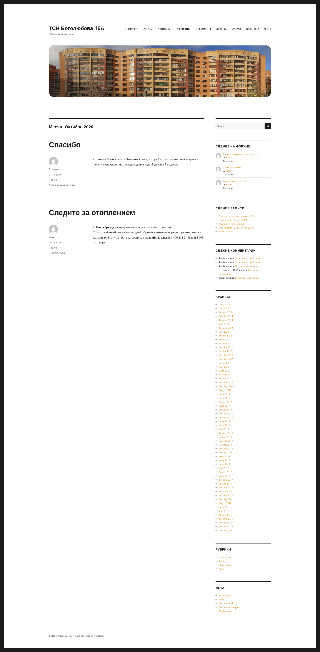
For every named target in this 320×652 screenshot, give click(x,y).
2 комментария (57, 252)
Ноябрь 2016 (225, 491)
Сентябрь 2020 (226, 359)
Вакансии (252, 29)
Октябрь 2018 (226, 417)
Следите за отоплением (92, 212)
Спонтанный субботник (247, 258)
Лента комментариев (229, 607)
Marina (229, 184)
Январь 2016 (225, 522)
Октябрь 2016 (226, 495)
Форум (236, 29)
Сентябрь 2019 (226, 386)
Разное (53, 179)
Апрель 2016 (225, 514)
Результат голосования (247, 266)
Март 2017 (224, 475)
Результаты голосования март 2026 (237, 216)
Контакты (164, 29)
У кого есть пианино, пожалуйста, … (240, 153)
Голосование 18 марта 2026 (233, 219)
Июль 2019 (224, 394)
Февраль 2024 (226, 320)
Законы (221, 29)
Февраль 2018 (226, 433)
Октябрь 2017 (226, 448)
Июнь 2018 (224, 425)
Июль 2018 (224, 421)
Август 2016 (225, 503)
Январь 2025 (225, 312)
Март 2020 (224, 370)
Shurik (229, 157)
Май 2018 (224, 429)
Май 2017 (224, 468)
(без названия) (226, 231)
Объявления (225, 564)
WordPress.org (226, 611)
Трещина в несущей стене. (235, 180)
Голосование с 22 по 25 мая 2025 (236, 227)
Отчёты (147, 29)
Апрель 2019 (225, 401)
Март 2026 (224, 304)
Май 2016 (224, 511)
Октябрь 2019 (226, 382)
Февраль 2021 (226, 343)
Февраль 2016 (226, 518)
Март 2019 (224, 405)
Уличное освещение (232, 167)
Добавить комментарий (62, 185)
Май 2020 (224, 366)
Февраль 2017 (226, 479)
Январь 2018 (225, 437)
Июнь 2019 (224, 398)
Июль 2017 (224, 460)
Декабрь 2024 (226, 316)
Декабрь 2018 (226, 413)
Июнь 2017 (224, 464)
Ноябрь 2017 (225, 444)
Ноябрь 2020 (225, 351)
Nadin (228, 170)
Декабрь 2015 (226, 526)
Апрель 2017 (225, 472)
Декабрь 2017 (226, 440)
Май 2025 (224, 308)
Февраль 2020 (226, 374)
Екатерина (55, 169)
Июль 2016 (224, 507)
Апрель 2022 (225, 335)
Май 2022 (224, 331)
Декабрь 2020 (226, 347)
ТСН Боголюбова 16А (76, 28)
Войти (222, 599)
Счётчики (130, 29)
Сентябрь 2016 (226, 499)
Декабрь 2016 (226, 487)
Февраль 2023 (226, 327)
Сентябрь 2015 (226, 530)
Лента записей (226, 603)
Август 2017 (225, 456)
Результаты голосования (231, 223)
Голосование (225, 557)
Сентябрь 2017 (226, 452)
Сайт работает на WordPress (89, 635)
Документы (203, 29)
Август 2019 (225, 390)
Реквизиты (183, 29)
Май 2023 (224, 324)
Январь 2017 (225, 483)
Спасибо (65, 144)
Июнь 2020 (224, 362)
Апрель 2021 (225, 339)
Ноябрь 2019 (225, 378)
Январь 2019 (225, 409)
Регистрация (225, 595)
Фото (267, 29)
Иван (51, 237)
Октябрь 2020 (226, 355)
